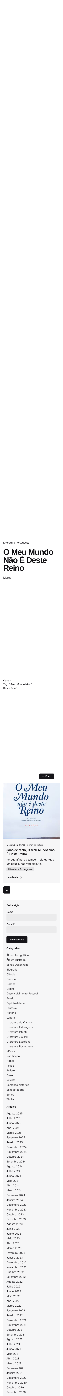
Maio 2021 (12, 1353)
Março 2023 (13, 1248)
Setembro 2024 (16, 1161)
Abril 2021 (12, 1358)
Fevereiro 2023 (15, 1252)
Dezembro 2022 (16, 1262)
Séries (10, 1094)
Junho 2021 (13, 1349)
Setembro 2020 (16, 1392)
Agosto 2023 (14, 1224)
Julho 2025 (13, 1118)
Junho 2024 (13, 1176)
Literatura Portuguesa (16, 542)
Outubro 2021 (14, 1329)
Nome (9, 912)
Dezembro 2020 (16, 1377)
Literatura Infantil (16, 1032)
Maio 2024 (13, 1180)
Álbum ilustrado (16, 959)
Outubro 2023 (15, 1214)
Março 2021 (13, 1363)
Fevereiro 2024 (15, 1195)
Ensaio (10, 998)
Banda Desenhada (17, 964)
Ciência (11, 974)
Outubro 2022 (15, 1272)
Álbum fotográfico (17, 955)
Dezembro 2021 (16, 1320)
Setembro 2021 (15, 1334)
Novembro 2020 (16, 1382)
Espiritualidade (15, 1003)
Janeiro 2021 (14, 1372)
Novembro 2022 (16, 1267)
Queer (10, 1075)
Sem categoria (15, 1089)
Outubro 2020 (15, 1387)
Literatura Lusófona (18, 1041)
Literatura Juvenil (17, 1036)
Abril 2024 (12, 1185)
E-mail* (10, 924)
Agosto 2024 (14, 1166)
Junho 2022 (13, 1291)
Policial (10, 1065)
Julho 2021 (13, 1344)
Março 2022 (13, 1305)
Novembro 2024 (16, 1151)
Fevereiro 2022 (15, 1310)
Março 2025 (13, 1132)
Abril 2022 (12, 1301)
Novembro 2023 (16, 1209)
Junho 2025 (13, 1123)
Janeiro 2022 (14, 1315)
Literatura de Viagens (19, 1022)
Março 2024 (13, 1190)
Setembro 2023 (16, 1219)
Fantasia (11, 1008)
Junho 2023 (13, 1233)
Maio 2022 (13, 1296)
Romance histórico (17, 1084)
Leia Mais (12, 877)
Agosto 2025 (14, 1113)
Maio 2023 (13, 1238)
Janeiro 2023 (14, 1257)
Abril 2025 (12, 1127)
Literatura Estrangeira (19, 1027)
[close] (44, 673)
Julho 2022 (13, 1286)
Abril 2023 (12, 1243)
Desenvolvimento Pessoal (22, 993)
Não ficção (13, 1056)
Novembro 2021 (16, 1324)
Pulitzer (11, 1070)
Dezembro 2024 (16, 1147)
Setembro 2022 (16, 1276)
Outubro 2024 (15, 1156)
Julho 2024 (13, 1171)
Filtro (48, 776)
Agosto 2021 (14, 1339)
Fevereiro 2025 (15, 1137)
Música (10, 1051)
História (11, 1012)
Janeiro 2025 (14, 1142)
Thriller (10, 1099)
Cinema (11, 979)
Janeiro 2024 (14, 1200)
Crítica (10, 988)
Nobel (10, 1060)
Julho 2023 (13, 1228)
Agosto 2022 (14, 1281)
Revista (10, 1080)
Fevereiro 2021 (15, 1368)
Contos (10, 984)
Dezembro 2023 (16, 1204)
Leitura (10, 1017)
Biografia (11, 969)
